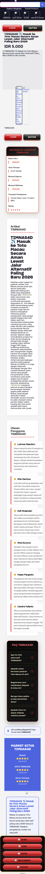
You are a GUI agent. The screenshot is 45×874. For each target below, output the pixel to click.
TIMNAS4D (27, 295)
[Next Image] (40, 70)
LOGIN (12, 28)
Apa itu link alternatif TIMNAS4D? (16, 658)
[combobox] (20, 4)
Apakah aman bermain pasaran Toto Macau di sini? (20, 671)
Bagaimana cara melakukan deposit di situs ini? (20, 685)
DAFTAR (33, 28)
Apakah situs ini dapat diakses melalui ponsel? (18, 713)
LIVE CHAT (24, 867)
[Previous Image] (4, 70)
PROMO (24, 839)
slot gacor (22, 873)
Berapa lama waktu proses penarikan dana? (20, 699)
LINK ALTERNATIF (24, 860)
